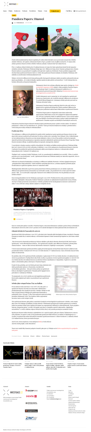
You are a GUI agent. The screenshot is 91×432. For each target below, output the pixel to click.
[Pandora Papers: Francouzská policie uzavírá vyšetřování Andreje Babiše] (78, 352)
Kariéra (70, 395)
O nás (69, 390)
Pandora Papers (46, 336)
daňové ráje (26, 336)
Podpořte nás (55, 11)
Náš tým (70, 392)
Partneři (70, 399)
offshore (38, 336)
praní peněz (54, 336)
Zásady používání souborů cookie (76, 411)
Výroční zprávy (72, 405)
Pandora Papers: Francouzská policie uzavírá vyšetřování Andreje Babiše (77, 365)
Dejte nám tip (71, 407)
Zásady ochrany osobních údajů (76, 412)
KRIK (40, 322)
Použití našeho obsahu (74, 400)
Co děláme (71, 393)
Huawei (32, 336)
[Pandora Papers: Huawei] (45, 40)
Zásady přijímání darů (74, 402)
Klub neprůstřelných (80, 11)
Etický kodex (71, 404)
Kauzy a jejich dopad (73, 397)
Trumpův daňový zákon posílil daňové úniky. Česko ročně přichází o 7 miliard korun (34, 365)
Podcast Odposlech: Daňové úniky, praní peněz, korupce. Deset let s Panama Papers (12, 365)
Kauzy (14, 15)
